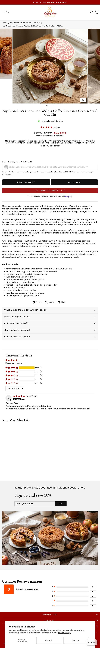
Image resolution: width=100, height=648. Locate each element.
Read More (55, 146)
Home (5, 23)
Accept (48, 640)
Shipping (40, 136)
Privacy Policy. (64, 632)
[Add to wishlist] (35, 429)
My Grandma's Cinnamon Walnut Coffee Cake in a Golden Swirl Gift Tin (33, 26)
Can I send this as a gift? (16, 323)
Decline (76, 640)
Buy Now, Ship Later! (17, 162)
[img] (19, 396)
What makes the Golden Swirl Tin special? (25, 309)
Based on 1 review (13, 363)
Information (49, 615)
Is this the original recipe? (17, 316)
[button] (46, 127)
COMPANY (49, 620)
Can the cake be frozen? (17, 336)
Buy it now (74, 182)
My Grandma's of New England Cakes (25, 23)
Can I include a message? (17, 330)
